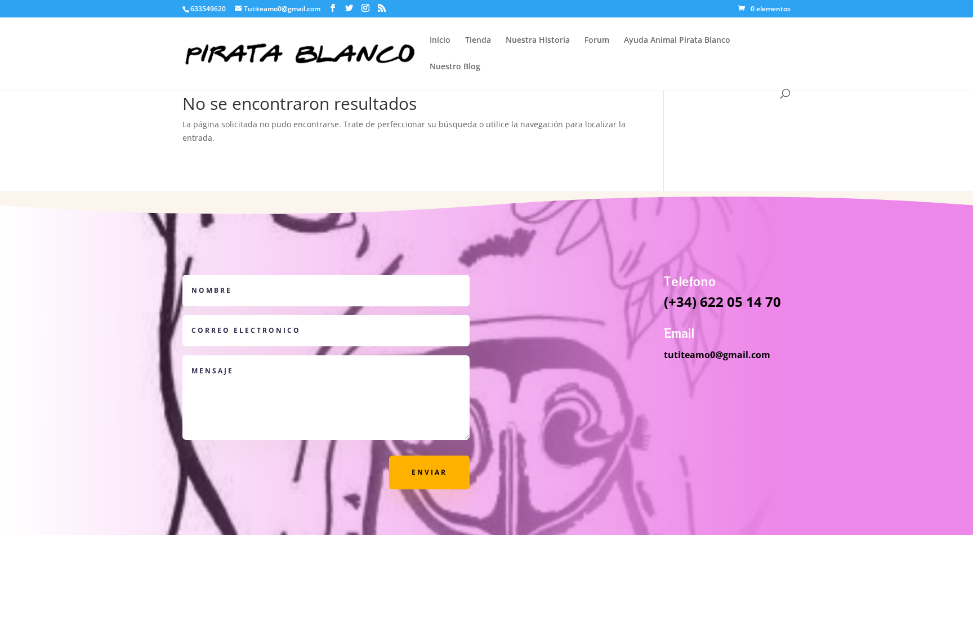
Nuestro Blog (455, 67)
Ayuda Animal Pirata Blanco (677, 40)
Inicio (440, 40)
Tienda (478, 40)
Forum (596, 40)
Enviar (429, 472)
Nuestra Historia (538, 40)
